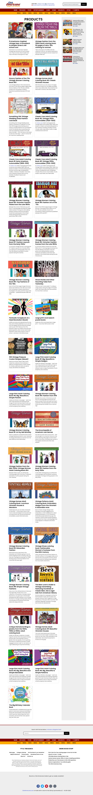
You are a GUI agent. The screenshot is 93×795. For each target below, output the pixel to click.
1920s (35, 13)
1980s (68, 13)
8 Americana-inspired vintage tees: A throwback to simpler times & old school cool (19, 44)
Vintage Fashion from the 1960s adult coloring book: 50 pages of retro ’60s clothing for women (45, 44)
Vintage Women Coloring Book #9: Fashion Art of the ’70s (46, 202)
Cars (48, 10)
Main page (12, 752)
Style (68, 10)
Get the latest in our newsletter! (36, 752)
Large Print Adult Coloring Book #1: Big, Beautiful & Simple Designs (45, 359)
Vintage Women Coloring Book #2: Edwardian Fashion (19, 548)
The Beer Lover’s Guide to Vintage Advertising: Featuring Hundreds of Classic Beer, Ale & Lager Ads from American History (46, 589)
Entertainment (39, 10)
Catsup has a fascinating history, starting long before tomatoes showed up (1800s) (78, 59)
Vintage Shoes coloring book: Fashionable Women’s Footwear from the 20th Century (45, 549)
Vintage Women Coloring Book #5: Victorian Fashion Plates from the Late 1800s (19, 202)
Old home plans (50, 3)
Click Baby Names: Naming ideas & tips (58, 756)
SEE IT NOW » (75, 26)
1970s (63, 13)
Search (84, 4)
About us (23, 756)
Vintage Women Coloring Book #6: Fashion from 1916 (46, 395)
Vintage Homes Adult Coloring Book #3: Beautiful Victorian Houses (46, 629)
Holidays (61, 10)
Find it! (66, 733)
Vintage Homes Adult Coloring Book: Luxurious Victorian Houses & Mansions (19, 504)
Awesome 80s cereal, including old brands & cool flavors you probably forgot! (78, 22)
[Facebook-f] (38, 786)
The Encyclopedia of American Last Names (44, 431)
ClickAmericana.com (28, 790)
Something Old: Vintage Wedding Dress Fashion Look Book (18, 118)
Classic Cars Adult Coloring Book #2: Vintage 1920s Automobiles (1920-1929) (46, 118)
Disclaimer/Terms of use (37, 754)
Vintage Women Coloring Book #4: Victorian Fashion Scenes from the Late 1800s (46, 242)
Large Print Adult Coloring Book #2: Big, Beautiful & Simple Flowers (19, 396)
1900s (24, 13)
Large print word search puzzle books (44, 319)
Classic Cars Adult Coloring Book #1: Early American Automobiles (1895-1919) (20, 161)
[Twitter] (42, 786)
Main (15, 10)
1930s (41, 13)
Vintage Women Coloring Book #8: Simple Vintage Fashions (19, 587)
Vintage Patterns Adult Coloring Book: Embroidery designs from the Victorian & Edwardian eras (45, 504)
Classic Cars (39, 123)
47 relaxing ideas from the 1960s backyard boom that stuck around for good (78, 49)
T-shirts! (76, 10)
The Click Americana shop (55, 764)
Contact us (30, 756)
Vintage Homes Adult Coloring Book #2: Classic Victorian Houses (45, 80)
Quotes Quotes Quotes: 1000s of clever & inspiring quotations (64, 758)
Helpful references (15, 754)
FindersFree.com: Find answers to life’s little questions (62, 760)
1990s (74, 13)
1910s (30, 13)
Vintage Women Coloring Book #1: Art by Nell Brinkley (20, 431)
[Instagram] (50, 786)
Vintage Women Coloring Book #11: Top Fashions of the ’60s (19, 282)
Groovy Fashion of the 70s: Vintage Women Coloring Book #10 (19, 80)
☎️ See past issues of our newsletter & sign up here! (43, 5)
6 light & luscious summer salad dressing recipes (77, 41)
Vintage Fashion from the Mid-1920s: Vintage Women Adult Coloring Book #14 (20, 468)
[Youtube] (54, 786)
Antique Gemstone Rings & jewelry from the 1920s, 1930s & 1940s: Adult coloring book (19, 630)
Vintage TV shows (41, 3)
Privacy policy (25, 754)
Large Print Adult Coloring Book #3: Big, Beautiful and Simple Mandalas (20, 670)
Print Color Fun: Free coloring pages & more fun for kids (62, 752)
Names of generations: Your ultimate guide (59, 762)
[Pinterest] (46, 786)
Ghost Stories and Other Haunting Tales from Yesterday (44, 282)
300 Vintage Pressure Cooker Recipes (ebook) (18, 358)
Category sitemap (21, 752)
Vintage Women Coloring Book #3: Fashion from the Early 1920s (45, 468)
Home (54, 10)
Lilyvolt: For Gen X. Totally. (55, 754)
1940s (46, 13)
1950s (52, 13)
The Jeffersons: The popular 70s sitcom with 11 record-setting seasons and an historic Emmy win (78, 32)
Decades (22, 10)
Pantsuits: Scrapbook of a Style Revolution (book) (19, 319)
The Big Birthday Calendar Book (19, 706)
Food (29, 10)
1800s (19, 13)
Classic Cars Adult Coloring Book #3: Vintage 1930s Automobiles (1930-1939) (46, 161)
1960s (57, 13)
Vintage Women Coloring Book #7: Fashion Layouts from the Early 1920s (19, 242)
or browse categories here (53, 729)
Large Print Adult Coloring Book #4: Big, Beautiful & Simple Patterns (45, 670)
